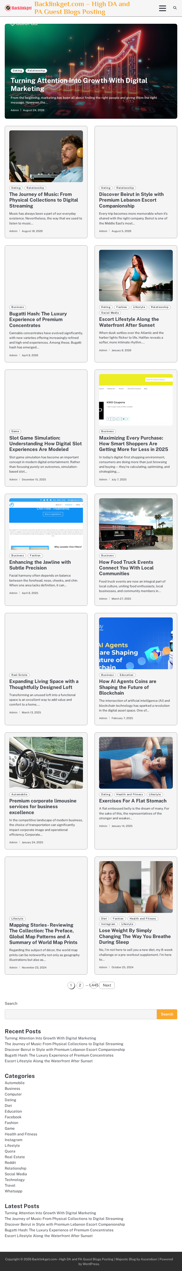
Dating (17, 70)
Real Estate (19, 675)
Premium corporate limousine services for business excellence (43, 806)
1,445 (93, 985)
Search (11, 1003)
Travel (10, 1185)
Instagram (108, 924)
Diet (104, 918)
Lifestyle (139, 307)
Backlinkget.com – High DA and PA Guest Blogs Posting (82, 7)
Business (17, 307)
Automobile (19, 794)
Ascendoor (149, 1259)
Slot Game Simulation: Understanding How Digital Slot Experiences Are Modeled (45, 443)
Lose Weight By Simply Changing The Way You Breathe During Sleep (135, 936)
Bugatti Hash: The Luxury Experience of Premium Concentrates (38, 319)
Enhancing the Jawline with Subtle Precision (40, 565)
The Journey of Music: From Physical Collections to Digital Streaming (43, 200)
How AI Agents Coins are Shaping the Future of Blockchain (127, 687)
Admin (15, 110)
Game (15, 431)
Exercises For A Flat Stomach (133, 801)
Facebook (13, 1117)
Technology (15, 1179)
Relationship (36, 70)
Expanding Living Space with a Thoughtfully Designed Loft (43, 684)
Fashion (121, 307)
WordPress (91, 1264)
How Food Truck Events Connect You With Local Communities (126, 568)
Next (107, 985)
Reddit (10, 1162)
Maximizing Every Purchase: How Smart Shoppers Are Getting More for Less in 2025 (133, 443)
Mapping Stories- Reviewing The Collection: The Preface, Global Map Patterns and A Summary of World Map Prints (43, 933)
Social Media (110, 312)
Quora (10, 1151)
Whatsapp (13, 1191)
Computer (13, 1094)
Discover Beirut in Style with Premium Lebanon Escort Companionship (131, 200)
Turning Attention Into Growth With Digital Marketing (50, 1038)
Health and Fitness (129, 794)
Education (127, 675)
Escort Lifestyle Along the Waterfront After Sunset (129, 322)
